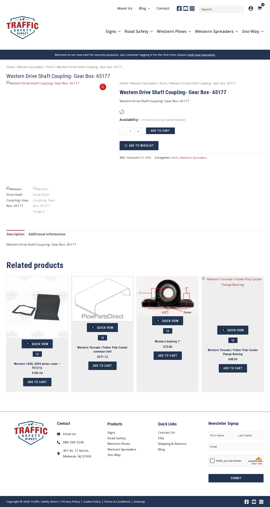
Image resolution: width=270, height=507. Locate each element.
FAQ (161, 438)
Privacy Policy (71, 501)
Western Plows (118, 444)
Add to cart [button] (37, 382)
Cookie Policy (92, 501)
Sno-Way (114, 455)
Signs (111, 432)
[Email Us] (66, 434)
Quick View (40, 344)
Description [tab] (15, 234)
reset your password (201, 54)
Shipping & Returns (172, 444)
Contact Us (166, 432)
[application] (148, 8)
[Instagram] (192, 8)
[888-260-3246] (70, 442)
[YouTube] (185, 8)
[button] (103, 87)
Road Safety (116, 438)
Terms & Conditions (117, 501)
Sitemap (139, 501)
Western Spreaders (30, 67)
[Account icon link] (250, 8)
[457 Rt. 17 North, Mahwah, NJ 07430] (74, 453)
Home (10, 67)
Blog (161, 449)
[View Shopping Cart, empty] (260, 8)
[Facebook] (179, 8)
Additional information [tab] (47, 234)
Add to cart (160, 130)
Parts (50, 67)
